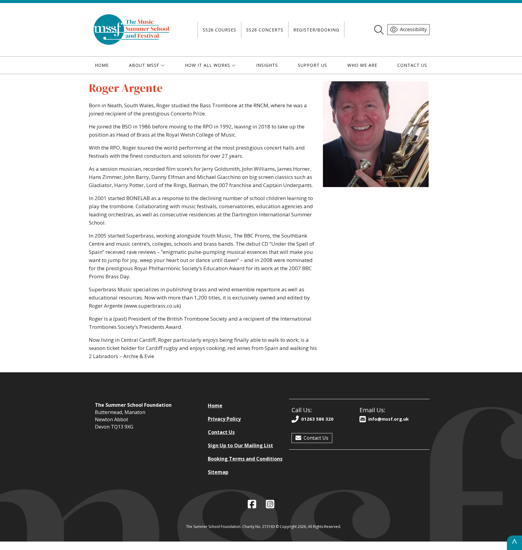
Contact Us (412, 65)
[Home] (131, 29)
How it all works (207, 65)
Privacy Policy (224, 419)
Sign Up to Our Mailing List (240, 445)
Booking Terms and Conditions (245, 458)
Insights (267, 65)
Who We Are (362, 65)
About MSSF (144, 65)
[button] (2, 546)
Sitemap (218, 472)
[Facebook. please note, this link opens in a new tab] (252, 504)
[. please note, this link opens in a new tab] (270, 504)
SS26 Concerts (264, 30)
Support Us (312, 65)
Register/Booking (316, 30)
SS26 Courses (219, 30)
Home (102, 65)
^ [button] (514, 542)
